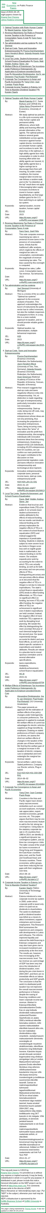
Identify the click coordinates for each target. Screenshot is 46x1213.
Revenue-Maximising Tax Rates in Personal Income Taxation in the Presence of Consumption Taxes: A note (24, 35)
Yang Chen (29, 82)
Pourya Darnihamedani (33, 51)
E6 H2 (22, 211)
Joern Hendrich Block (14, 53)
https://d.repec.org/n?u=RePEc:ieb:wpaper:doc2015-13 (31, 345)
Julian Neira (27, 30)
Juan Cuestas (36, 793)
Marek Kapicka (14, 30)
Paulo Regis (18, 84)
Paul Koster (19, 77)
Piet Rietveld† (32, 77)
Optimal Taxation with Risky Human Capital (24, 27)
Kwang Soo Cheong (10, 17)
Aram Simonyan (24, 377)
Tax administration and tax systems (20, 43)
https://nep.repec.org (17, 1186)
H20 (19, 336)
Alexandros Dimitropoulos (23, 74)
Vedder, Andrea (11, 64)
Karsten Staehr (11, 92)
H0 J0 (21, 674)
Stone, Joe (24, 64)
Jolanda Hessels (32, 53)
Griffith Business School (11, 1201)
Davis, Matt (38, 61)
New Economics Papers (11, 5)
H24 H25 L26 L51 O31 (27, 482)
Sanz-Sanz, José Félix (29, 231)
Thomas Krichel (30, 1209)
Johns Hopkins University (12, 20)
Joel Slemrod (23, 288)
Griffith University (31, 1201)
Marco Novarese (8, 1191)
